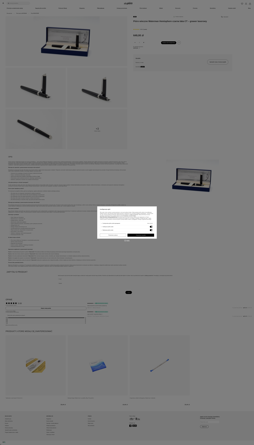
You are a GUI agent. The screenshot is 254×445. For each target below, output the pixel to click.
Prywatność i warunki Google (130, 215)
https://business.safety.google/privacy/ (109, 217)
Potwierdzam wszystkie (141, 235)
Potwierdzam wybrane (113, 235)
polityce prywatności (134, 214)
